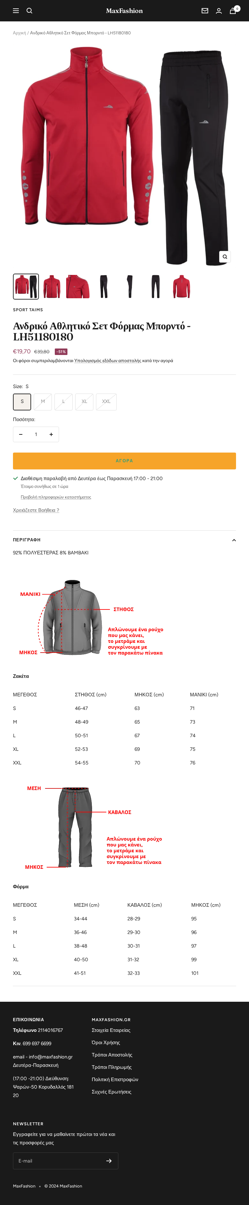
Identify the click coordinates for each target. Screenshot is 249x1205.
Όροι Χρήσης (106, 1043)
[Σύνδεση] (219, 11)
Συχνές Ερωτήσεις (111, 1092)
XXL (106, 401)
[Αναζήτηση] (29, 11)
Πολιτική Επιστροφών (115, 1079)
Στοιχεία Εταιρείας (111, 1030)
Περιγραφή (27, 540)
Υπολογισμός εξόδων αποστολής (107, 360)
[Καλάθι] (233, 11)
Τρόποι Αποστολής (112, 1055)
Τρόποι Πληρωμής (112, 1067)
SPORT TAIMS (28, 309)
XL (84, 401)
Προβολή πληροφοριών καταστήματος (56, 497)
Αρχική (19, 32)
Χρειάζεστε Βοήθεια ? (36, 510)
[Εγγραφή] (109, 1161)
